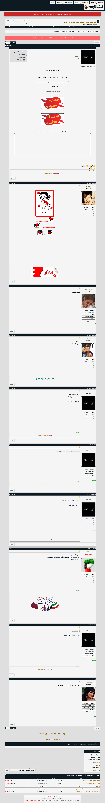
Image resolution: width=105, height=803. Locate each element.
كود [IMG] (98, 766)
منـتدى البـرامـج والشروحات (69, 22)
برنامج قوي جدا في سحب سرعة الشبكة (91, 780)
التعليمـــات (71, 27)
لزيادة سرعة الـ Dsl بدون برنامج (52, 733)
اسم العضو (24, 21)
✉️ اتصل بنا (77, 2)
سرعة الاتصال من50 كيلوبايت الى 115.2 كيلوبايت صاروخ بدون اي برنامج (85, 789)
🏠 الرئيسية (100, 2)
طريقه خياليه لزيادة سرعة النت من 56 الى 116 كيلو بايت (88, 791)
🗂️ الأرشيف (59, 2)
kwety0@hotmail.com (49, 173)
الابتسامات (97, 764)
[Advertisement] (52, 145)
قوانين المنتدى (96, 770)
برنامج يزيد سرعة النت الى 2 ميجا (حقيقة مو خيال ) (89, 786)
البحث (10, 27)
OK (88, 391)
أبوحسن (88, 338)
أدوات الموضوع (9, 45)
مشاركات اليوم (30, 27)
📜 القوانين (93, 2)
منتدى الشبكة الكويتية (90, 22)
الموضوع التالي (48, 739)
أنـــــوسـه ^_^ (88, 682)
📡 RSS (52, 2)
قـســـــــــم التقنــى (80, 22)
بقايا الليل (88, 288)
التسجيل (92, 27)
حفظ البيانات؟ (10, 21)
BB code (97, 762)
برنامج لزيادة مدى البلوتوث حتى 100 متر (91, 783)
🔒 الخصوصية (85, 2)
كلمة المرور (24, 24)
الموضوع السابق (56, 739)
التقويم (52, 27)
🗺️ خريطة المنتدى (68, 2)
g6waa (88, 186)
